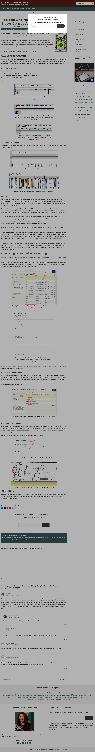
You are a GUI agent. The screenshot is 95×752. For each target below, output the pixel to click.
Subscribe (61, 26)
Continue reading (47, 30)
